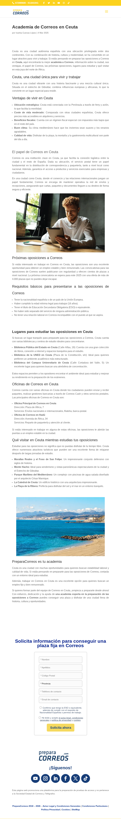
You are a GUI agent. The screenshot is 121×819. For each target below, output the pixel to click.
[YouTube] (59, 3)
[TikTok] (68, 3)
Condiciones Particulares (95, 806)
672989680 (20, 3)
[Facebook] (44, 3)
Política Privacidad (50, 809)
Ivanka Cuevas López (26, 33)
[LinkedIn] (54, 3)
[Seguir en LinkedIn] (55, 778)
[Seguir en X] (75, 778)
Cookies (66, 809)
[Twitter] (49, 3)
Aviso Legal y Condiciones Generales (61, 806)
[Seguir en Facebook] (65, 778)
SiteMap (76, 809)
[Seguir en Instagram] (45, 778)
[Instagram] (63, 3)
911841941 (33, 3)
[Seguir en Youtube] (35, 778)
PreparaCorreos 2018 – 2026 (26, 806)
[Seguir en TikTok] (85, 778)
